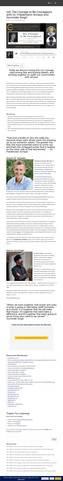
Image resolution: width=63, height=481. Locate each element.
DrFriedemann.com (13, 358)
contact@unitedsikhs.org (27, 368)
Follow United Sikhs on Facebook (17, 370)
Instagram (17, 423)
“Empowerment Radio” (40, 197)
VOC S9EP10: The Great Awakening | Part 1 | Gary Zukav (22, 452)
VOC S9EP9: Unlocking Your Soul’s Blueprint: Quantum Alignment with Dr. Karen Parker (30, 454)
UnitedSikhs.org (12, 364)
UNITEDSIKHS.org (14, 298)
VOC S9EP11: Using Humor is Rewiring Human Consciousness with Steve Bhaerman (29, 449)
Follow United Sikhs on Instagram (17, 374)
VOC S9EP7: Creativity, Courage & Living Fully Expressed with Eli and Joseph (27, 460)
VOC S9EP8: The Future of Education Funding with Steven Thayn (24, 457)
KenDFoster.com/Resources (15, 404)
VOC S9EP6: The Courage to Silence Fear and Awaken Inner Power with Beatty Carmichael (31, 462)
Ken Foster (10, 20)
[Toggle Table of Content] (21, 65)
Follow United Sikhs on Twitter (16, 372)
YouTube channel (21, 425)
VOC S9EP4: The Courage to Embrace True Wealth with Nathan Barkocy (26, 468)
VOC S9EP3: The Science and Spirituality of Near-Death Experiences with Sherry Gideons (31, 471)
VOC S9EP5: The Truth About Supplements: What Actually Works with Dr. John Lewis (29, 465)
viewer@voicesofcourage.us (24, 419)
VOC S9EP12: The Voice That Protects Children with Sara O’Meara (24, 446)
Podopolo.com (11, 392)
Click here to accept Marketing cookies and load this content (31, 337)
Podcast (23, 20)
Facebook (17, 421)
